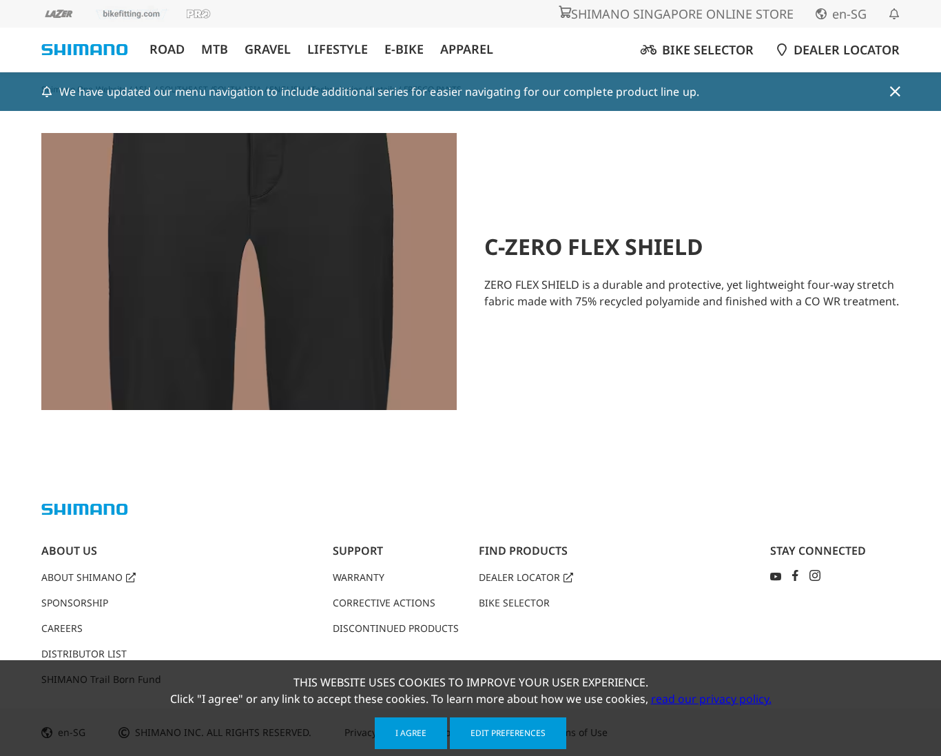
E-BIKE (404, 49)
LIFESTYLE (337, 49)
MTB (214, 49)
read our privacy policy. (711, 698)
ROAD (167, 49)
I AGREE (410, 733)
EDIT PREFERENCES (508, 733)
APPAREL (466, 49)
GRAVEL (268, 49)
